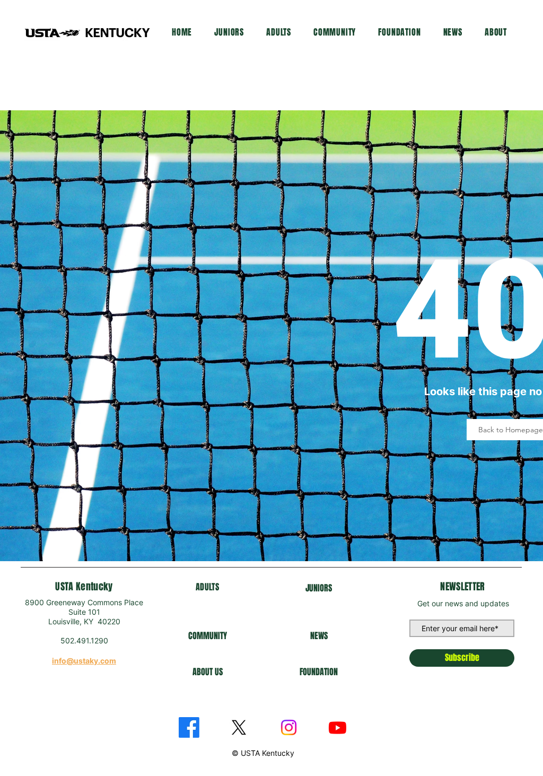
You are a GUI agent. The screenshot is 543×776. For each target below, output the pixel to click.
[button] (229, 32)
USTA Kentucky (84, 587)
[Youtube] (337, 727)
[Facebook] (189, 727)
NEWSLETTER (462, 587)
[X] (239, 727)
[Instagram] (288, 727)
